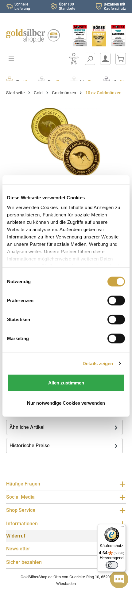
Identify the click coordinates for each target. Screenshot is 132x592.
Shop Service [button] (20, 510)
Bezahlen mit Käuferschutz (115, 6)
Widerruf (15, 536)
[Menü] (122, 527)
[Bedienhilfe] (74, 59)
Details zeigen (98, 363)
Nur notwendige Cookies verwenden (66, 402)
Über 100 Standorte (67, 6)
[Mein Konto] (105, 59)
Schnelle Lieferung (22, 6)
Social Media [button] (20, 497)
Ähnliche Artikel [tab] (27, 427)
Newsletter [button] (18, 549)
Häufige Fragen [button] (23, 484)
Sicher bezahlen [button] (24, 562)
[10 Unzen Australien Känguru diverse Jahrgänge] (66, 142)
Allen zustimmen (66, 382)
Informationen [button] (22, 523)
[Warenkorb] (120, 59)
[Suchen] (90, 59)
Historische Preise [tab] (30, 445)
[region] (66, 142)
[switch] (112, 565)
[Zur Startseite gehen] (33, 36)
